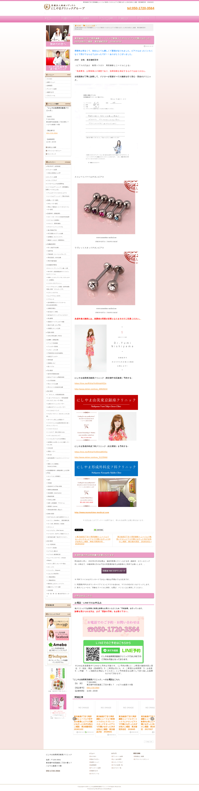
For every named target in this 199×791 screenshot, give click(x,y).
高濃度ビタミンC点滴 (54, 328)
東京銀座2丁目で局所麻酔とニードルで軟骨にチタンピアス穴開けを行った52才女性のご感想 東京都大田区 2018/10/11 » (134, 539)
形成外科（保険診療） (54, 213)
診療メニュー (68, 19)
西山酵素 (50, 318)
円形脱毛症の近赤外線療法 (55, 353)
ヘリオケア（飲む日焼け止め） (57, 432)
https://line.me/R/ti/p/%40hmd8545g (91, 452)
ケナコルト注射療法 (53, 220)
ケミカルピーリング (53, 410)
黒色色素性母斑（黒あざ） (55, 509)
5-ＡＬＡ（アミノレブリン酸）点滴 (58, 268)
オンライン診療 (52, 177)
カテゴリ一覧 (117, 768)
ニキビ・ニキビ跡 (53, 349)
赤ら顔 (50, 454)
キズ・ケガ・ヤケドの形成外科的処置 (58, 217)
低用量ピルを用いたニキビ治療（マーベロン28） (57, 443)
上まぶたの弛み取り (53, 573)
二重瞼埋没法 (51, 580)
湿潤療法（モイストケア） (55, 237)
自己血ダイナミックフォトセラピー (58, 315)
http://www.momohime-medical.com (92, 512)
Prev (74, 719)
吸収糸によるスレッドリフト (56, 583)
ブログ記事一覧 (118, 765)
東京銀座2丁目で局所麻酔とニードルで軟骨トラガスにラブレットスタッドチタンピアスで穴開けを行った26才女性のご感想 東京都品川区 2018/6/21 (105, 724)
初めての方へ (95, 759)
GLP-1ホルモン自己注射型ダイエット (58, 517)
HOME (79, 25)
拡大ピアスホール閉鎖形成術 (56, 377)
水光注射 (50, 448)
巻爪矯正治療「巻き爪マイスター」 (58, 537)
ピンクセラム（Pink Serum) (56, 530)
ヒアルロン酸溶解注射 (54, 554)
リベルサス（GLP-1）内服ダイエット (58, 533)
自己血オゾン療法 (53, 311)
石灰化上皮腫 (51, 499)
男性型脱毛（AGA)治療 (54, 257)
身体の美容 (50, 513)
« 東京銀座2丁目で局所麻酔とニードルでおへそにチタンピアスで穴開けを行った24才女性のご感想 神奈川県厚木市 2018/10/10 (92, 540)
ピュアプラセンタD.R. (54, 296)
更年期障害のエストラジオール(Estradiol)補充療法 (56, 304)
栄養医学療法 (51, 308)
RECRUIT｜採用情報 (53, 166)
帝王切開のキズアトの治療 (55, 233)
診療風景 (86, 19)
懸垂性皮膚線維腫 (53, 489)
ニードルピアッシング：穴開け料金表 (58, 196)
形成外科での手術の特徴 (55, 486)
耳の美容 (50, 370)
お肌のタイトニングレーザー (56, 403)
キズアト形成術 (52, 547)
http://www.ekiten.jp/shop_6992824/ (91, 389)
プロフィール (144, 19)
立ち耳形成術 (51, 380)
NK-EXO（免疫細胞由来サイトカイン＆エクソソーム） (57, 273)
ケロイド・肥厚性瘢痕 (54, 223)
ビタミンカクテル (53, 292)
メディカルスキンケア (54, 435)
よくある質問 (117, 759)
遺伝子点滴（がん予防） (55, 325)
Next (152, 719)
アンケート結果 (107, 19)
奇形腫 (50, 483)
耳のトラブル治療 (53, 384)
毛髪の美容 (50, 332)
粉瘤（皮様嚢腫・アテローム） (57, 503)
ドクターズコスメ (53, 428)
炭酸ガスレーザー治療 (54, 587)
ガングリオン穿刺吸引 (54, 476)
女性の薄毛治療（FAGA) (55, 335)
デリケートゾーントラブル (55, 227)
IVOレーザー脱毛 (53, 203)
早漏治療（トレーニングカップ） (57, 254)
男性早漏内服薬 (52, 261)
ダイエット (51, 527)
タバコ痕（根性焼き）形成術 (56, 523)
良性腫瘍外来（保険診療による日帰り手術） (57, 472)
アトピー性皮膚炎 (53, 343)
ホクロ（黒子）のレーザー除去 (57, 563)
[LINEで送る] (99, 530)
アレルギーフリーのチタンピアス (57, 193)
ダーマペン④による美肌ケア (56, 419)
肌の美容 (50, 391)
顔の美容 (50, 541)
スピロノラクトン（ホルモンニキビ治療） (57, 415)
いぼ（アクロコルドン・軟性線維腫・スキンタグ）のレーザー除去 (57, 399)
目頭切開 (50, 590)
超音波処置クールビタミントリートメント (57, 459)
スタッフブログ (52, 180)
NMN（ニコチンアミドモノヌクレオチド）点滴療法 (58, 279)
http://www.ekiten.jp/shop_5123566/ (91, 457)
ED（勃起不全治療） (54, 247)
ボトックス (51, 567)
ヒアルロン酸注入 (53, 551)
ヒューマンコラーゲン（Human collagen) (56, 559)
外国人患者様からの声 (54, 173)
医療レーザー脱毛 (52, 200)
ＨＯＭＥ (49, 79)
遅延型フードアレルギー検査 (56, 321)
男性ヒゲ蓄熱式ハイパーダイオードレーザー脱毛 (57, 208)
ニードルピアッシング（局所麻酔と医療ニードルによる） (57, 188)
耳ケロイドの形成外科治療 (55, 387)
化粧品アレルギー (53, 356)
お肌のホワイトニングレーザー (57, 407)
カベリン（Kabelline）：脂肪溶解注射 (58, 520)
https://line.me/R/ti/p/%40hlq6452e (90, 383)
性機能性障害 (51, 244)
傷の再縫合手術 (52, 230)
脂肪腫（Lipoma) (52, 506)
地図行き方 (125, 19)
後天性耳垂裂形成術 (53, 374)
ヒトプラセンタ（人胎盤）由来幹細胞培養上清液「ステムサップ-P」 (57, 288)
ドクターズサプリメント (55, 283)
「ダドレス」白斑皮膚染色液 (56, 394)
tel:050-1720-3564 (140, 8)
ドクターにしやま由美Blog (55, 183)
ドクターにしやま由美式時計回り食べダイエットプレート (57, 424)
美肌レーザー (51, 451)
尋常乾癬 (50, 359)
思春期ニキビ (51, 363)
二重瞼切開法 (51, 577)
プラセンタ (51, 299)
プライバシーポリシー (54, 150)
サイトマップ (52, 154)
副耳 (49, 479)
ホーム (49, 19)
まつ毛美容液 (51, 544)
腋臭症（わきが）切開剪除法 (56, 240)
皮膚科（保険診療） (53, 340)
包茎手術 (50, 251)
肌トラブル (51, 366)
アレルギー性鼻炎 (53, 346)
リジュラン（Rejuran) (54, 570)
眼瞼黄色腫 (51, 496)
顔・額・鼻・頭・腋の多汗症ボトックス (57, 595)
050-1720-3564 (93, 688)
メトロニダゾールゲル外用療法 (57, 438)
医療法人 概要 (52, 147)
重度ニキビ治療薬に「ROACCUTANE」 (52, 465)
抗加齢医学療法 (52, 265)
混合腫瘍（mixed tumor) (54, 493)
